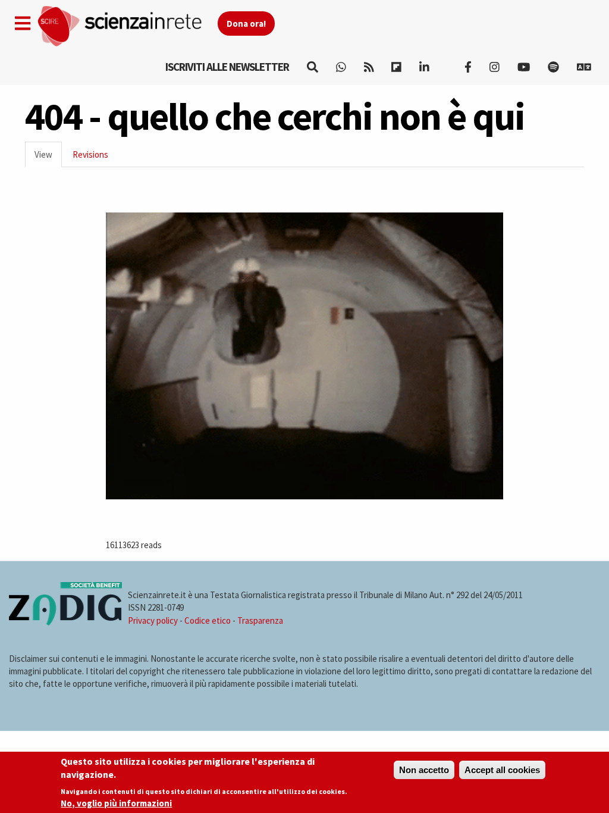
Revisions (90, 154)
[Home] (127, 26)
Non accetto (424, 770)
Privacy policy (153, 620)
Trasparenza (260, 620)
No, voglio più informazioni (116, 803)
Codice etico (207, 620)
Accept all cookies (502, 770)
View (48, 158)
